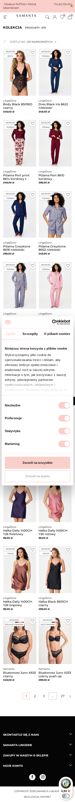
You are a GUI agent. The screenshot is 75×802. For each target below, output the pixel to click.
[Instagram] (43, 777)
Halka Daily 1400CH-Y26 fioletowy (18, 532)
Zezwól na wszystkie (37, 462)
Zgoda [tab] (10, 334)
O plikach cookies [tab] (57, 334)
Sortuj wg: (18, 41)
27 (63, 696)
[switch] (64, 418)
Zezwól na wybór (37, 476)
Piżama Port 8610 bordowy (51, 177)
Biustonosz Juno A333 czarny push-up (55, 674)
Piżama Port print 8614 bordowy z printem (16, 178)
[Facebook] (32, 777)
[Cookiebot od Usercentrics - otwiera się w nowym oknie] (53, 322)
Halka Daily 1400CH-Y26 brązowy (18, 603)
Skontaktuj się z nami (21, 734)
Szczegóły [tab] (30, 334)
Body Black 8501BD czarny (17, 106)
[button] (71, 6)
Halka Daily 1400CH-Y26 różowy (53, 532)
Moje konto (13, 765)
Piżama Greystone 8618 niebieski (16, 248)
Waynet (45, 796)
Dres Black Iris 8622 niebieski (53, 106)
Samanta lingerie (17, 745)
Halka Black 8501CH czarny (53, 603)
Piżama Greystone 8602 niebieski (52, 248)
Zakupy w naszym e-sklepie (25, 755)
